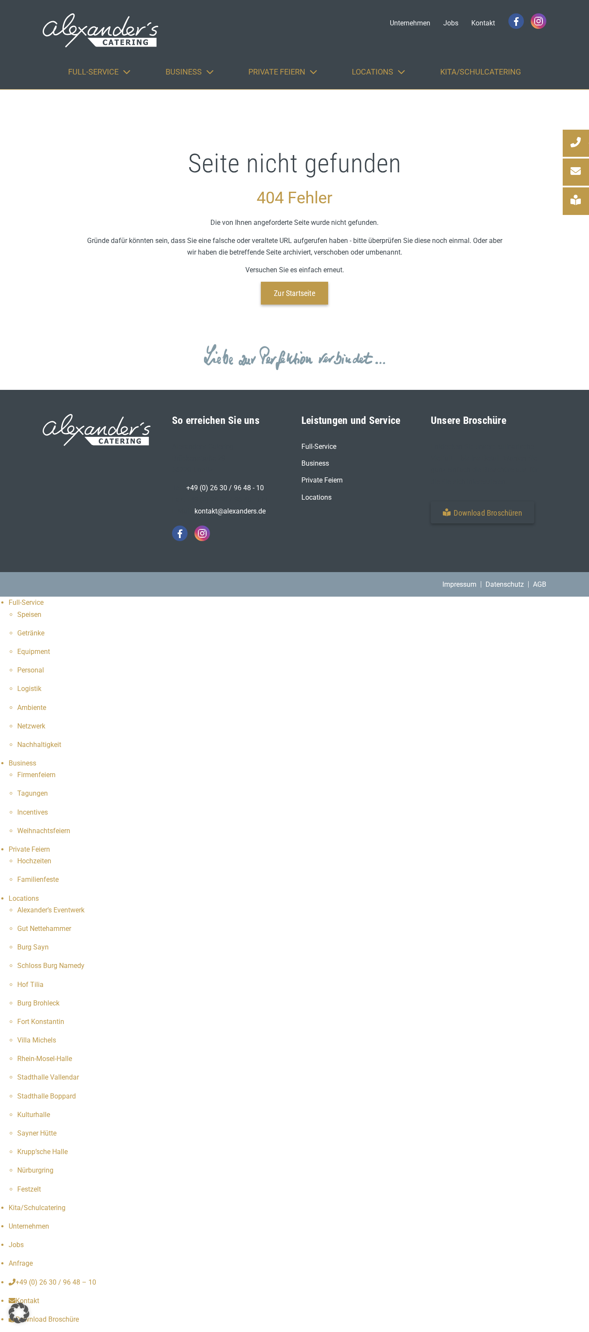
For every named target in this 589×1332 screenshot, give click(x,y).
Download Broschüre (47, 1319)
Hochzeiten (34, 861)
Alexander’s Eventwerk (51, 910)
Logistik (29, 689)
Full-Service (318, 446)
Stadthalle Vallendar (48, 1077)
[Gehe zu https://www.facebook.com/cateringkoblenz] (516, 21)
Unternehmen (29, 1226)
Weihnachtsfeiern (43, 831)
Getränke (30, 633)
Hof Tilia (30, 984)
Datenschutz (505, 584)
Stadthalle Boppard (46, 1096)
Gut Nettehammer (44, 928)
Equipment (33, 651)
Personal (30, 670)
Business (315, 463)
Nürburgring (35, 1170)
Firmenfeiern (36, 775)
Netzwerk (31, 726)
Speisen (29, 614)
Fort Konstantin (40, 1022)
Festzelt (29, 1189)
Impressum (459, 584)
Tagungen (32, 793)
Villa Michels (36, 1040)
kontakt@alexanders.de (230, 511)
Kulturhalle (33, 1115)
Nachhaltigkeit (39, 745)
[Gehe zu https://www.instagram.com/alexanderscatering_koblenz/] (538, 21)
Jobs (16, 1245)
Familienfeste (38, 879)
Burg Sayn (33, 947)
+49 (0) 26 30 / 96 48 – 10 (56, 1282)
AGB (539, 584)
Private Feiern (322, 480)
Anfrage (21, 1263)
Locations (316, 497)
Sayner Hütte (36, 1133)
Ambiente (31, 707)
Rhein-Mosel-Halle (44, 1059)
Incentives (32, 812)
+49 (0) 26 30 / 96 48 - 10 (225, 488)
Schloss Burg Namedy (51, 966)
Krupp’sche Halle (42, 1152)
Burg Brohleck (38, 1003)
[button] (482, 512)
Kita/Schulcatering (37, 1208)
